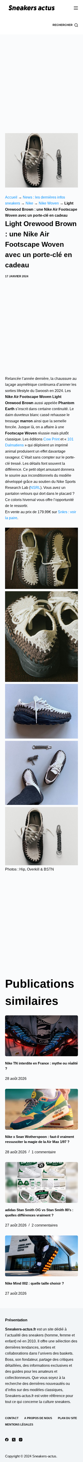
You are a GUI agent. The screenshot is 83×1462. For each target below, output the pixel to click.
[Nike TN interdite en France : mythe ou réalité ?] (41, 1035)
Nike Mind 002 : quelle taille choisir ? (34, 1283)
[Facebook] (7, 1439)
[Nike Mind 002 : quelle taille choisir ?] (41, 1255)
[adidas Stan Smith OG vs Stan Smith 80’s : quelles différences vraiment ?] (41, 1182)
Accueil (11, 197)
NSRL (35, 488)
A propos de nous (38, 1418)
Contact (11, 1418)
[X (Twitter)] (13, 1439)
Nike (29, 203)
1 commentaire (44, 1152)
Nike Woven (49, 203)
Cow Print (51, 439)
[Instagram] (20, 1439)
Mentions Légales (19, 1424)
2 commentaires (45, 1225)
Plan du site (67, 1418)
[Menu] (76, 8)
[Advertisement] (41, 78)
